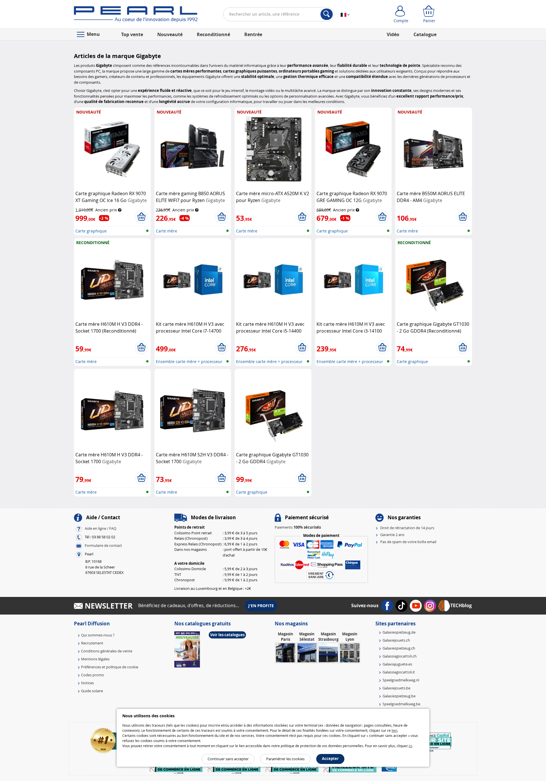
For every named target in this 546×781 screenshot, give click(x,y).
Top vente (132, 34)
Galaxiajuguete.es (397, 664)
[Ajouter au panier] (141, 217)
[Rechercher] (326, 14)
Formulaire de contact (103, 545)
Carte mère (166, 231)
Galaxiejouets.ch (396, 640)
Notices (87, 682)
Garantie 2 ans (392, 534)
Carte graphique (91, 231)
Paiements (298, 527)
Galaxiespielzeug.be (398, 695)
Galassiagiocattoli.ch (399, 656)
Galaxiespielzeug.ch (398, 648)
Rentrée (253, 34)
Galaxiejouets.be (396, 688)
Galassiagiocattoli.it (398, 672)
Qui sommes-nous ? (98, 635)
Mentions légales (95, 659)
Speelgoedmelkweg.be (401, 703)
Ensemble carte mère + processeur (189, 361)
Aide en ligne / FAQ (100, 528)
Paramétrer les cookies (285, 758)
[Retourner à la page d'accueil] (136, 15)
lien (394, 730)
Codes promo (92, 674)
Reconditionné (213, 34)
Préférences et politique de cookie (109, 666)
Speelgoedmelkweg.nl (400, 680)
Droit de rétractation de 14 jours (407, 527)
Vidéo (393, 34)
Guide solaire (92, 690)
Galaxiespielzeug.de (398, 632)
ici (410, 745)
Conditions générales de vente (106, 651)
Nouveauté (170, 34)
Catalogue (425, 34)
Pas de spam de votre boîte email (408, 541)
